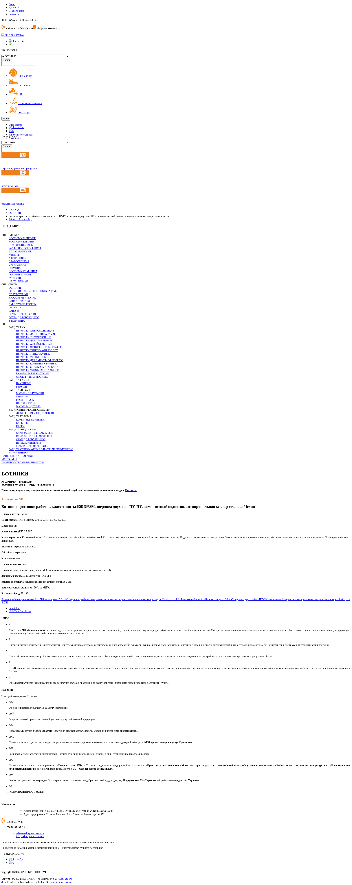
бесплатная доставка (12, 203)
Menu (6, 118)
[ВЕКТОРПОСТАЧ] (12, 35)
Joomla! (5, 882)
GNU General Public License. (58, 882)
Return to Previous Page (20, 219)
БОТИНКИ (15, 212)
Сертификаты (16, 10)
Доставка (14, 7)
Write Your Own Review (20, 611)
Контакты (14, 14)
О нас (12, 4)
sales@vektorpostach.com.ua (30, 833)
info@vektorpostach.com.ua (30, 836)
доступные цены (10, 185)
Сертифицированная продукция (19, 168)
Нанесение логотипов (21, 134)
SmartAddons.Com (62, 878)
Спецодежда (15, 124)
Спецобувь (15, 209)
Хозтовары (15, 137)
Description (14, 608)
